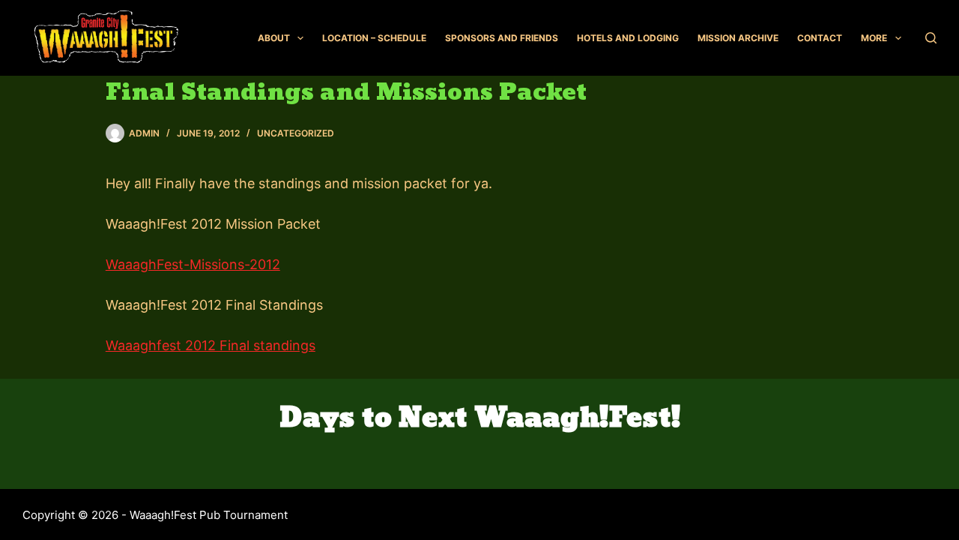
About (274, 38)
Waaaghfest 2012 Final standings (210, 345)
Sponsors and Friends (501, 38)
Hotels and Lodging (628, 38)
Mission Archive (738, 38)
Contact (819, 38)
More (874, 38)
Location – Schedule (374, 38)
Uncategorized (295, 133)
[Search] (931, 38)
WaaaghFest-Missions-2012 (193, 264)
